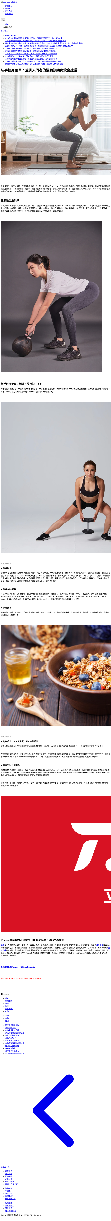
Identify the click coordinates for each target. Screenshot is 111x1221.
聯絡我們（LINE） (12, 1184)
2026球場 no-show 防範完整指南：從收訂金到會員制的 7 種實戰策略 (31, 54)
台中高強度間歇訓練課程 (14, 1053)
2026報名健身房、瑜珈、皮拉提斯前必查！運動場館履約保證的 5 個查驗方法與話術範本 (39, 46)
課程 (7, 1003)
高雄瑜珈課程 (10, 1028)
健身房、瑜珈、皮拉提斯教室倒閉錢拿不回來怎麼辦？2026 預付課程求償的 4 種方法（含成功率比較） (44, 43)
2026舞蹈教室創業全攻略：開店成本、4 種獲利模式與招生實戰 (29, 56)
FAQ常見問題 (10, 36)
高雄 (7, 1016)
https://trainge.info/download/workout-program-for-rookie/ (21, 978)
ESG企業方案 (10, 1199)
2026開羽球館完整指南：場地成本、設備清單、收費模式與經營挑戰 (31, 48)
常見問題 (8, 1174)
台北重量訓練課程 (12, 1041)
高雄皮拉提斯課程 (12, 1025)
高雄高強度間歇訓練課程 (14, 1033)
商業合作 (8, 1179)
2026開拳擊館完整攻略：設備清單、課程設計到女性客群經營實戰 (30, 51)
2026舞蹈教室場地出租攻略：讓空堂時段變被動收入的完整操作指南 (31, 59)
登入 (3, 20)
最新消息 (4, 31)
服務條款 (8, 1203)
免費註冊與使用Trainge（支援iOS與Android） (18, 967)
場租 (7, 1006)
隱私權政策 (9, 1206)
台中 (7, 1021)
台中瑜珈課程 (10, 1048)
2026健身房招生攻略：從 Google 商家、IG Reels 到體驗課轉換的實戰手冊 (33, 61)
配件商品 (8, 11)
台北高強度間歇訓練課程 (14, 1043)
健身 (2, 945)
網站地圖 (8, 1001)
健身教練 (99, 945)
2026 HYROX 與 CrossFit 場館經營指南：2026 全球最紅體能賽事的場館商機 (34, 64)
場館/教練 (9, 14)
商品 (7, 1011)
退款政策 (8, 1208)
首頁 (7, 24)
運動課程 (8, 6)
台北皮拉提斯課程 (12, 1035)
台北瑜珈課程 (10, 1038)
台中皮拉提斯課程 (12, 1046)
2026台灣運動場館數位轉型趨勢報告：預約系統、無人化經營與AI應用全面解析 (35, 41)
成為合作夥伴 (10, 1181)
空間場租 (8, 8)
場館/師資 (9, 1009)
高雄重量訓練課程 (12, 1030)
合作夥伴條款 (10, 1211)
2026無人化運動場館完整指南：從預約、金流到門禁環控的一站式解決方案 (33, 38)
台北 (7, 1018)
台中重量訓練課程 (12, 1051)
